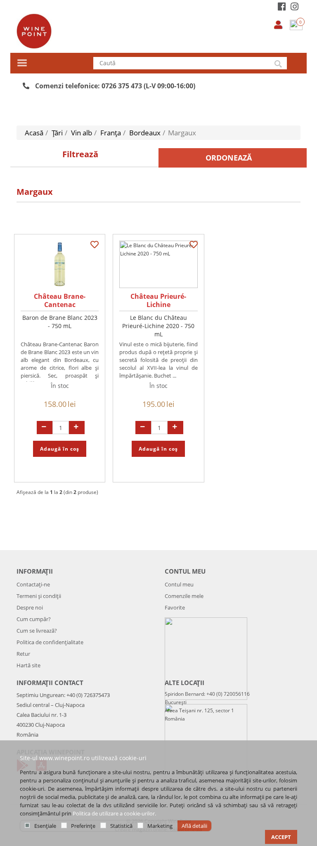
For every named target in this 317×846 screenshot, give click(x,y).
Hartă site (28, 665)
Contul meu (179, 584)
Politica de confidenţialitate (50, 642)
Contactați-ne (33, 584)
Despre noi (30, 607)
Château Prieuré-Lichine (158, 300)
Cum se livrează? (37, 630)
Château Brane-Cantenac (59, 300)
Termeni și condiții (39, 596)
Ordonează (229, 158)
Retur (23, 653)
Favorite (175, 607)
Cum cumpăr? (34, 619)
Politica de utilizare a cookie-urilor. (114, 813)
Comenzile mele (184, 596)
